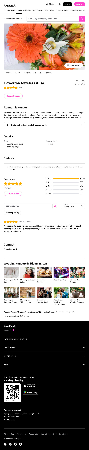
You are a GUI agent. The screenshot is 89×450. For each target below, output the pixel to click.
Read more (16, 231)
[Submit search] (82, 19)
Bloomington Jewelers (14, 19)
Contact (48, 73)
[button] (73, 206)
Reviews (37, 73)
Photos (8, 73)
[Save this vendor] (83, 82)
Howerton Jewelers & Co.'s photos (16, 316)
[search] (55, 206)
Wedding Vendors (10, 312)
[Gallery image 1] (44, 47)
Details (27, 73)
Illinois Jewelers (32, 312)
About (17, 73)
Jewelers (21, 312)
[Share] (77, 82)
